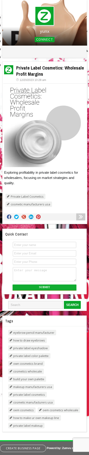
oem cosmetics (23, 410)
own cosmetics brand (28, 364)
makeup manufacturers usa (32, 387)
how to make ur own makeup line (36, 418)
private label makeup (28, 426)
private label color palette (31, 356)
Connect (44, 39)
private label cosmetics (29, 395)
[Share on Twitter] (16, 217)
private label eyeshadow (30, 348)
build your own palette (28, 379)
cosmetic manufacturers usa (30, 204)
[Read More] (80, 216)
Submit (44, 287)
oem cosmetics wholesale (60, 410)
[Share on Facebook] (9, 217)
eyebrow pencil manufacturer (33, 333)
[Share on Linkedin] (31, 217)
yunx (45, 31)
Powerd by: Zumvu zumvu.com (67, 448)
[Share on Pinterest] (38, 217)
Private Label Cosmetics (27, 196)
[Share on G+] (23, 217)
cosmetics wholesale (27, 371)
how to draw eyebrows (29, 340)
